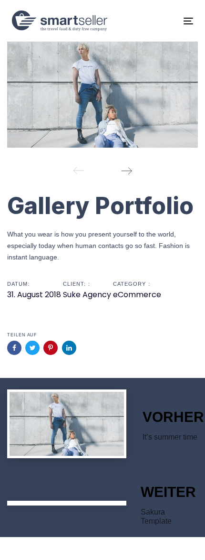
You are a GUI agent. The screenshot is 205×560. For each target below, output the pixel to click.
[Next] (126, 170)
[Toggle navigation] (163, 20)
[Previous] (78, 170)
